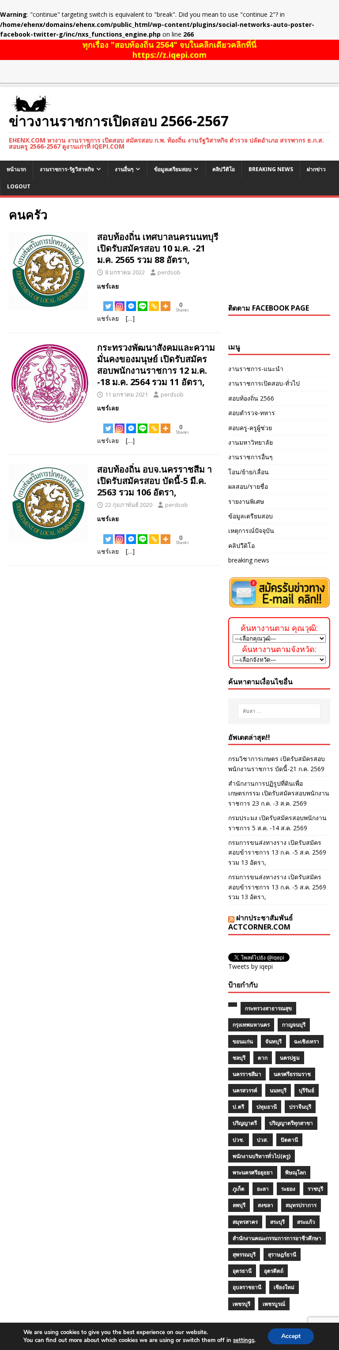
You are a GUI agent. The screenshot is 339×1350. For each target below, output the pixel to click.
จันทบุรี (273, 1041)
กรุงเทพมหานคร (251, 1024)
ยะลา (263, 1188)
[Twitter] (108, 301)
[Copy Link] (154, 301)
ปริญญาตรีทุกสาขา (291, 1123)
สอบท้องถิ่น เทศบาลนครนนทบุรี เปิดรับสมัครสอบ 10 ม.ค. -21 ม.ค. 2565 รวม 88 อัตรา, (157, 248)
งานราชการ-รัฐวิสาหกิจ (67, 169)
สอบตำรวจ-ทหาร (251, 413)
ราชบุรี (315, 1188)
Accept (291, 1336)
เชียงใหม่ (284, 1287)
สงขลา (265, 1205)
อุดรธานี (242, 1271)
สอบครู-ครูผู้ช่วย (250, 428)
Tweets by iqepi (250, 966)
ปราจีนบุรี (300, 1106)
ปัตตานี (289, 1140)
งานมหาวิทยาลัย (250, 442)
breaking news (271, 169)
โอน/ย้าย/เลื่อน (248, 472)
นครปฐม (290, 1057)
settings (243, 1340)
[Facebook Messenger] (131, 301)
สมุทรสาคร (245, 1222)
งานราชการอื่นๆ (250, 457)
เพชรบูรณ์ (274, 1304)
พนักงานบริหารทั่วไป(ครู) (261, 1156)
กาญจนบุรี (293, 1024)
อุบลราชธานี (247, 1287)
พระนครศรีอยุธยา (253, 1172)
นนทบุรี (278, 1090)
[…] (130, 318)
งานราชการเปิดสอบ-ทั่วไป (264, 383)
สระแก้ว (306, 1222)
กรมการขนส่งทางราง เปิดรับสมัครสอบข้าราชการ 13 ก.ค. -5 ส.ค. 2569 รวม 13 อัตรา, (277, 852)
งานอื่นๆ (124, 169)
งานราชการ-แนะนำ (255, 368)
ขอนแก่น (243, 1041)
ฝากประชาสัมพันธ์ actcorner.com (260, 922)
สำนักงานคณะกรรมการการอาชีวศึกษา (277, 1238)
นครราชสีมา (247, 1074)
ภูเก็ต (239, 1188)
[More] (165, 301)
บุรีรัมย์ (306, 1090)
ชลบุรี (239, 1057)
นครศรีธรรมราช (292, 1074)
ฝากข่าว (316, 169)
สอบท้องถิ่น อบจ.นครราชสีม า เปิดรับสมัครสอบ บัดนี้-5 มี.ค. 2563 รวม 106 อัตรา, (154, 480)
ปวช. (239, 1140)
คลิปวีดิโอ (223, 169)
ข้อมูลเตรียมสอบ (173, 169)
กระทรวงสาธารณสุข (268, 1008)
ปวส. (262, 1140)
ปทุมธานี (266, 1106)
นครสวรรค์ (245, 1090)
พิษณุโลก (295, 1172)
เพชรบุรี (241, 1304)
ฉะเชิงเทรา (306, 1041)
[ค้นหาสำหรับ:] (279, 711)
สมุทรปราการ (301, 1205)
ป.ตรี (238, 1106)
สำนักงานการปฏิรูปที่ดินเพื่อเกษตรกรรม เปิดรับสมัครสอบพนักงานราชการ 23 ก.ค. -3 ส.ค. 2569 (278, 793)
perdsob (169, 272)
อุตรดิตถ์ (273, 1271)
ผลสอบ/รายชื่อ (248, 486)
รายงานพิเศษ (246, 501)
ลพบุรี (239, 1205)
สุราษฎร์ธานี (282, 1254)
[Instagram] (119, 301)
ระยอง (288, 1188)
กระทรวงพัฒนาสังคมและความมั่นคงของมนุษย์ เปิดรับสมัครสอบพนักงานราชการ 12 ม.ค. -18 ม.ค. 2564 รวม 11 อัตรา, (156, 364)
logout (18, 186)
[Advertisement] (279, 250)
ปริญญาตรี (245, 1123)
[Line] (142, 301)
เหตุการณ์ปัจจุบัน (251, 530)
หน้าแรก (16, 169)
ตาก (262, 1057)
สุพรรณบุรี (244, 1254)
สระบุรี (277, 1222)
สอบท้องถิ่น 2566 (251, 398)
